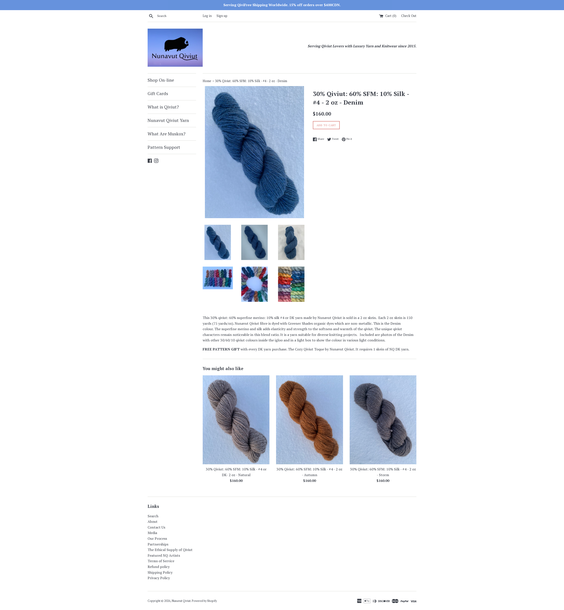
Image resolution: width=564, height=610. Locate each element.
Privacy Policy (159, 577)
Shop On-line (161, 80)
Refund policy (159, 566)
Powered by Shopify (204, 601)
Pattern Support (164, 147)
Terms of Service (161, 560)
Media (152, 532)
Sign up (222, 16)
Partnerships (158, 544)
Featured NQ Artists (164, 555)
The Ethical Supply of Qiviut (170, 549)
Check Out (408, 16)
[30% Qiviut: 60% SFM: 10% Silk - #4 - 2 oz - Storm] (383, 419)
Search (153, 516)
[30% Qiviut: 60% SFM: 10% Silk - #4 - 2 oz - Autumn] (309, 419)
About (153, 521)
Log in (207, 16)
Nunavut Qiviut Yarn (168, 120)
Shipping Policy (160, 572)
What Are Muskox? (167, 134)
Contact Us (156, 527)
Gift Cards (158, 93)
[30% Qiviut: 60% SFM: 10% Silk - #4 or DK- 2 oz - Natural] (236, 419)
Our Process (157, 538)
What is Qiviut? (163, 107)
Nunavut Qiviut (181, 601)
